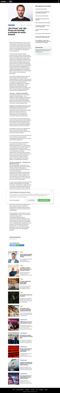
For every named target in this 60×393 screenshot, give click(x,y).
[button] (14, 200)
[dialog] (30, 196)
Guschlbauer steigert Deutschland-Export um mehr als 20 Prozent (25, 269)
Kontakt (46, 389)
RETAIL (21, 252)
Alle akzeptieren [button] (44, 200)
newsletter (39, 47)
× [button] (51, 190)
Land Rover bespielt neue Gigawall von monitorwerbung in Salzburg (26, 363)
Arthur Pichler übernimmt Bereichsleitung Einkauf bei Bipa (26, 255)
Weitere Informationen (22, 197)
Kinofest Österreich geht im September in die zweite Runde (26, 350)
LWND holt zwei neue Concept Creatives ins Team (26, 322)
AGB (37, 389)
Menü (58, 1)
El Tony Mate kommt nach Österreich (26, 295)
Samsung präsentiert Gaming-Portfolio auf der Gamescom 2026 (26, 377)
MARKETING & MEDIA (11, 25)
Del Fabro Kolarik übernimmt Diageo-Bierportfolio (25, 282)
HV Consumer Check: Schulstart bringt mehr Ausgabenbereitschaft (25, 309)
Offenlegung (27, 389)
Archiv (14, 389)
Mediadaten (41, 389)
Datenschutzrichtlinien (20, 389)
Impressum (33, 389)
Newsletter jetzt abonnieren (43, 54)
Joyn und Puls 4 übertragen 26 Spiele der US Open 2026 (26, 336)
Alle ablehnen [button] (31, 200)
